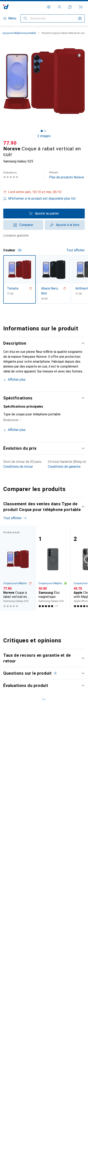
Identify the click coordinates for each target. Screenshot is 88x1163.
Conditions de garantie (64, 467)
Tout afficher (75, 250)
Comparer (26, 225)
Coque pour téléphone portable (16, 583)
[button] (44, 192)
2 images (44, 136)
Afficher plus (17, 379)
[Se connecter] (59, 7)
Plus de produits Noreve (66, 175)
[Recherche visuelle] (80, 18)
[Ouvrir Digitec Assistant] (70, 7)
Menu (12, 18)
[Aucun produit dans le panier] (80, 7)
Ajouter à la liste (67, 225)
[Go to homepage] (6, 6)
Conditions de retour (18, 467)
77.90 (10, 143)
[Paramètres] (48, 7)
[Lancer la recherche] (25, 18)
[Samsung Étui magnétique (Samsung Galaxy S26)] (52, 568)
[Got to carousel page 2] (45, 131)
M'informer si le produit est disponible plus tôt (42, 198)
